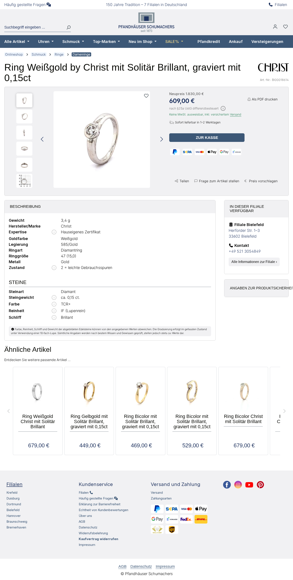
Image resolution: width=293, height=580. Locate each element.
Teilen (184, 181)
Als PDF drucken (265, 99)
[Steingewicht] (54, 298)
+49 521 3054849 (245, 251)
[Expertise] (54, 232)
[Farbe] (54, 304)
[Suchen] (67, 27)
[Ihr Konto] (275, 27)
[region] (89, 139)
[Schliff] (54, 317)
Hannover (13, 516)
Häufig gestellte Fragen (24, 4)
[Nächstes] (162, 139)
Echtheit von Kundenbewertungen (103, 510)
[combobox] (33, 27)
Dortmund (13, 504)
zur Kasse (207, 137)
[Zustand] (54, 268)
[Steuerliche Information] (223, 108)
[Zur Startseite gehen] (146, 22)
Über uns (85, 516)
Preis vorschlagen (263, 181)
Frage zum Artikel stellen (219, 181)
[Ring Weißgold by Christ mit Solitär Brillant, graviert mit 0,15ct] (102, 139)
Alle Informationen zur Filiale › (254, 262)
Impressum (87, 545)
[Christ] (273, 67)
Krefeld (11, 492)
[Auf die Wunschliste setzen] (146, 95)
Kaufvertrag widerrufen (98, 539)
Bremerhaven (16, 527)
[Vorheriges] (42, 139)
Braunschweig (16, 521)
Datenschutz (88, 527)
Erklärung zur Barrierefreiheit (99, 504)
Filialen (281, 4)
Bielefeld (13, 510)
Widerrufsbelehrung (93, 533)
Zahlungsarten (161, 498)
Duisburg (13, 498)
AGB (82, 521)
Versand (235, 114)
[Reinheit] (54, 311)
